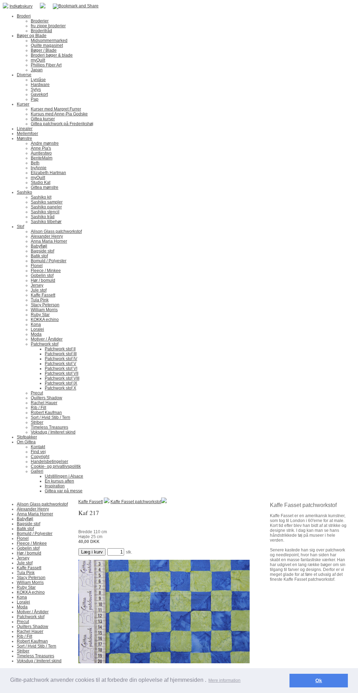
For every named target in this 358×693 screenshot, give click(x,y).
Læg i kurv (92, 552)
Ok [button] (318, 680)
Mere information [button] (224, 680)
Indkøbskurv (21, 6)
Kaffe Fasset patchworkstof (135, 501)
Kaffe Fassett (90, 501)
